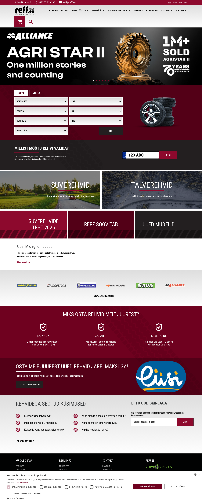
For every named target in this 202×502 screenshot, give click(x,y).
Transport (21, 469)
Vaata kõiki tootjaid (104, 296)
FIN (180, 2)
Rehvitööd (97, 10)
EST (169, 2)
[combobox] (195, 474)
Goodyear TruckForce (118, 10)
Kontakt (180, 10)
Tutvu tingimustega (29, 384)
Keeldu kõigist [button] (178, 486)
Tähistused (64, 466)
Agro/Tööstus (79, 10)
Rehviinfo (151, 10)
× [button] (199, 475)
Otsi (111, 131)
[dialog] (101, 486)
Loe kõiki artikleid (25, 441)
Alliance (138, 10)
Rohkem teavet (22, 482)
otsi (168, 155)
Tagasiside (107, 469)
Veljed (64, 10)
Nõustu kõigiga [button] (148, 486)
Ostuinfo (165, 10)
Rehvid (52, 10)
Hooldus (63, 469)
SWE (186, 2)
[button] (67, 498)
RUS (175, 2)
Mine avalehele (23, 262)
